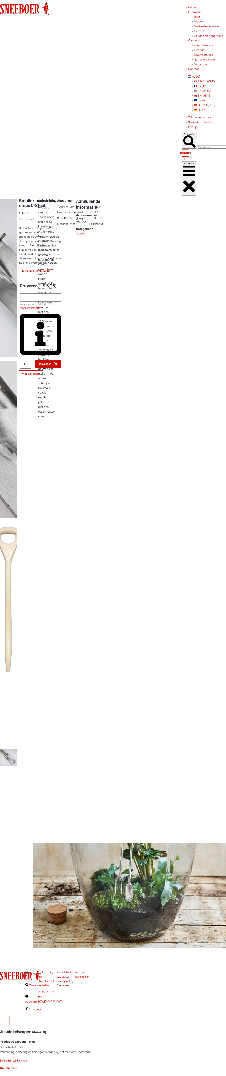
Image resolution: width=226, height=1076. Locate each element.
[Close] (5, 1021)
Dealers (199, 31)
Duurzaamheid (203, 55)
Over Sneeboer (204, 45)
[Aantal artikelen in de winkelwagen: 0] (183, 158)
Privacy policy (65, 981)
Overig (192, 127)
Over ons (194, 40)
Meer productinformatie (36, 271)
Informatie (194, 12)
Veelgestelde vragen (207, 26)
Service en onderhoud (209, 36)
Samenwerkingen (205, 59)
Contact (193, 69)
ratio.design (82, 977)
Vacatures (201, 64)
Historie (199, 50)
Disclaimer (63, 985)
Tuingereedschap (199, 117)
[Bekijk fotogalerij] (8, 835)
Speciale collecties (200, 122)
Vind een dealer (31, 374)
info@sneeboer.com (50, 1001)
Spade (80, 233)
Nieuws (199, 21)
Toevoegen (45, 364)
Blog (197, 17)
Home (192, 7)
